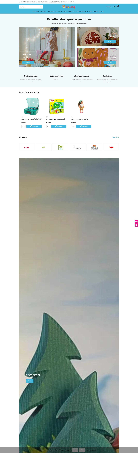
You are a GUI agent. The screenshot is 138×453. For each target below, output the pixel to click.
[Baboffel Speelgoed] (69, 7)
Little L (22, 117)
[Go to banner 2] (98, 36)
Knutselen (43, 12)
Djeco (72, 117)
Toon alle (115, 137)
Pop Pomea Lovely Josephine (80, 119)
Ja (75, 450)
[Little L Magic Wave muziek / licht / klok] (31, 106)
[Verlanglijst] (114, 7)
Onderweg (51, 12)
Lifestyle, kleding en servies (64, 12)
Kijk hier (28, 62)
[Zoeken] (40, 7)
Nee (82, 450)
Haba (47, 117)
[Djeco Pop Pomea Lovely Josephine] (81, 106)
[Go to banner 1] (47, 47)
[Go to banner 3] (98, 57)
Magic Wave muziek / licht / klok (31, 119)
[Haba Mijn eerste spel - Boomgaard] (56, 106)
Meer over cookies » (91, 450)
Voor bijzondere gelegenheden (82, 12)
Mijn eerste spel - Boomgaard (55, 119)
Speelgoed (36, 12)
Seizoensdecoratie (98, 12)
